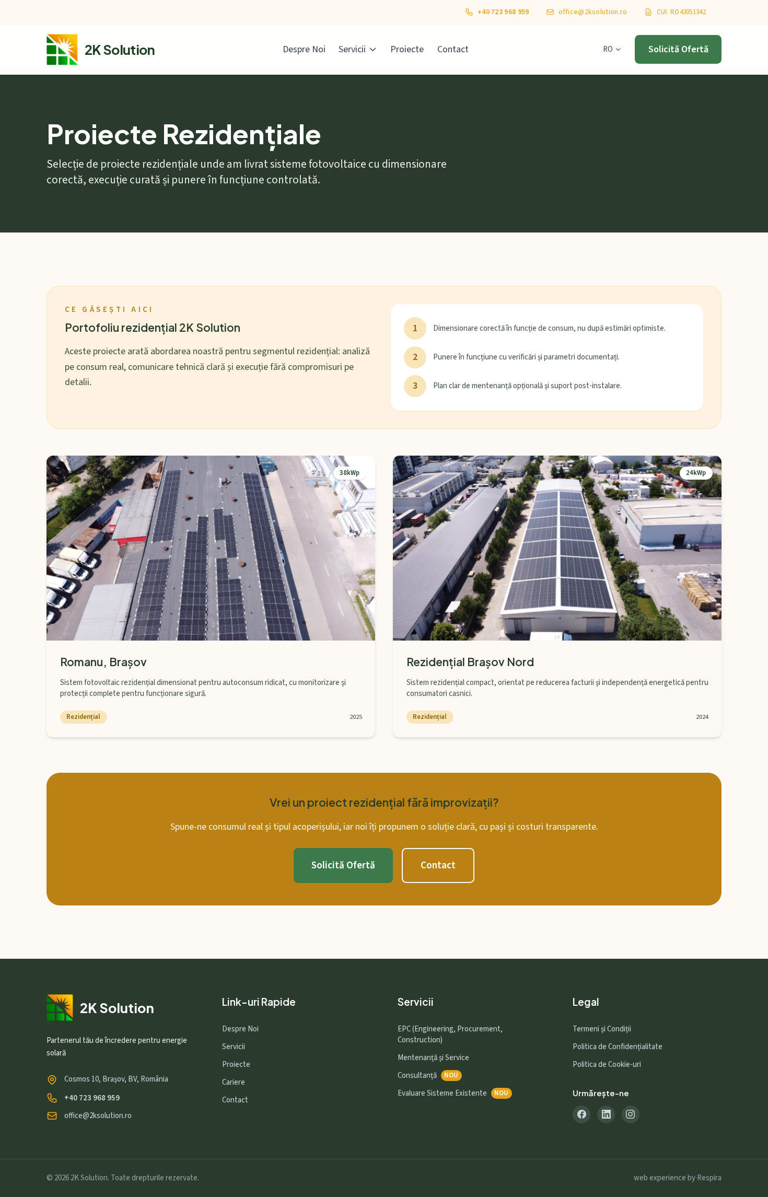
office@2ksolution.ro (592, 12)
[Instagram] (630, 1114)
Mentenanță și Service (433, 1057)
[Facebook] (581, 1114)
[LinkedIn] (606, 1114)
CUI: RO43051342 (681, 12)
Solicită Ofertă (678, 49)
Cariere (233, 1082)
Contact (453, 49)
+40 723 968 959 (503, 12)
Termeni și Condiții (602, 1029)
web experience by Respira (678, 1177)
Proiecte (407, 49)
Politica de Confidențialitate (617, 1046)
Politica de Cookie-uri (607, 1064)
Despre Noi (304, 49)
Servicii (233, 1046)
